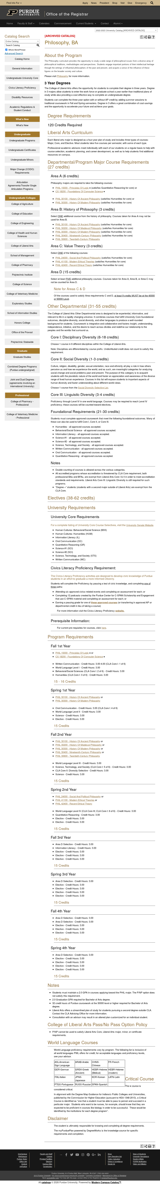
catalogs (46, 1182)
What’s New (22, 125)
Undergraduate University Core (22, 77)
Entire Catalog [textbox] (12, 41)
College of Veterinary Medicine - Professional (22, 415)
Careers (49, 1156)
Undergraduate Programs (22, 140)
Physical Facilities (46, 1159)
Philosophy (62, 76)
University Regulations (141, 1156)
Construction (47, 1166)
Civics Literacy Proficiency (22, 87)
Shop (114, 2)
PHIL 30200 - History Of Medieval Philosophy (78, 228)
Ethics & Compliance (115, 1161)
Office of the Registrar (67, 14)
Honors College (22, 322)
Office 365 (23, 1161)
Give (130, 2)
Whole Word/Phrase (16, 49)
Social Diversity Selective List (93, 387)
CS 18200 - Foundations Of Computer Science (79, 191)
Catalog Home (22, 58)
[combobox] (126, 30)
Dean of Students (139, 1154)
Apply (85, 2)
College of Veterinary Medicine (22, 293)
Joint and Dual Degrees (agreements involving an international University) (22, 383)
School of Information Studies (22, 313)
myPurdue (23, 1166)
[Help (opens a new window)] (153, 37)
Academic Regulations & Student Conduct (22, 108)
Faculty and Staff (46, 1154)
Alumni (116, 23)
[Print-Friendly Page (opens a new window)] (149, 37)
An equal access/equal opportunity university (68, 1175)
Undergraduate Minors (22, 159)
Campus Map (47, 1164)
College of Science (22, 284)
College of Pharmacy (22, 264)
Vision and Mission (139, 1164)
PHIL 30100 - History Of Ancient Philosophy (77, 198)
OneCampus (22, 1154)
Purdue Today (22, 1159)
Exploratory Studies (22, 303)
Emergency (141, 2)
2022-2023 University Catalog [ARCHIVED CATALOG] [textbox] (120, 30)
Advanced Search (14, 53)
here (104, 627)
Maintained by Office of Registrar (114, 1175)
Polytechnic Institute (22, 274)
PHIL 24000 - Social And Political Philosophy (78, 257)
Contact (105, 23)
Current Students (85, 23)
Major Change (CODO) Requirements (22, 170)
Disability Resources (22, 97)
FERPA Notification (140, 1161)
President (104, 2)
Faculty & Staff (25, 23)
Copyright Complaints (93, 1175)
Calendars (44, 23)
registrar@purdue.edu (109, 1178)
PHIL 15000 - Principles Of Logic (72, 187)
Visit (122, 2)
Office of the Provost (22, 332)
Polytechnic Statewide (22, 341)
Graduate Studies (22, 356)
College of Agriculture (22, 203)
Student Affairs (138, 1159)
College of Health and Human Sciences (22, 234)
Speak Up (111, 1164)
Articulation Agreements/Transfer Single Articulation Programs (22, 185)
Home (10, 23)
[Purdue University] (23, 12)
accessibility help (53, 1178)
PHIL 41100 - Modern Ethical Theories (74, 261)
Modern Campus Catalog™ (106, 1182)
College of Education (22, 213)
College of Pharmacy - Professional (22, 403)
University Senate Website (139, 525)
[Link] (66, 1155)
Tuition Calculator (114, 1159)
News (94, 2)
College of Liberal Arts (22, 245)
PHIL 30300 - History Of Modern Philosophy (77, 202)
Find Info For (13, 2)
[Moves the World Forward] (61, 1155)
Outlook (24, 1164)
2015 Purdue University (42, 1175)
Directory (49, 1161)
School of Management (22, 255)
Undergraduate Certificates (22, 149)
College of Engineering (22, 223)
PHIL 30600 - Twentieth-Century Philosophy (77, 239)
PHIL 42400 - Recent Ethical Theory (73, 265)
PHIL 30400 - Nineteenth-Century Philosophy (78, 235)
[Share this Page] (145, 37)
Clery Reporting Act (115, 1156)
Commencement (62, 23)
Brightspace (22, 1156)
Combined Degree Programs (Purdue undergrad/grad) (22, 368)
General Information (22, 68)
